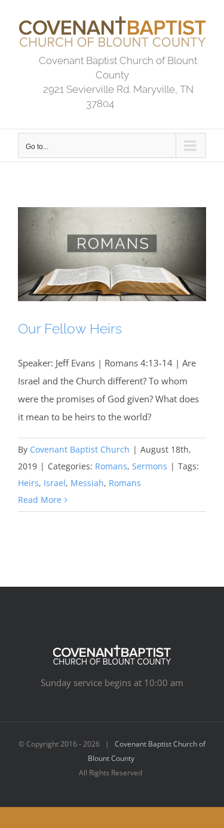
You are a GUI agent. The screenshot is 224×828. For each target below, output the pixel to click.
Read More (40, 499)
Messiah (87, 483)
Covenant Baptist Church (80, 449)
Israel (55, 483)
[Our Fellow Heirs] (112, 254)
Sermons (149, 466)
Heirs (28, 483)
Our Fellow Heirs (70, 328)
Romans (111, 466)
